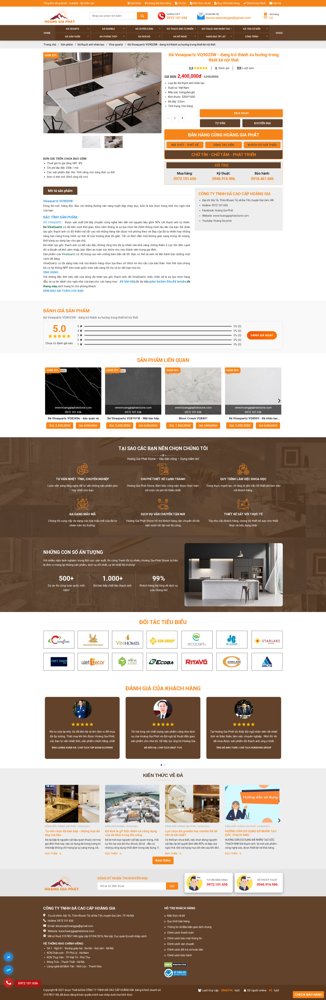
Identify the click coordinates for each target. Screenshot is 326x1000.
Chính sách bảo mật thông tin (184, 938)
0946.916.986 (223, 178)
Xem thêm (163, 860)
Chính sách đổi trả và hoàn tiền (185, 949)
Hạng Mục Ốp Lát (216, 36)
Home (47, 33)
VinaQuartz (69, 254)
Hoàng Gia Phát (224, 210)
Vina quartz (116, 44)
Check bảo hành (256, 3)
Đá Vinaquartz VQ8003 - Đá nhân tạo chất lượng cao (193, 418)
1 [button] (162, 766)
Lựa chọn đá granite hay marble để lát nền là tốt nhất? (79, 833)
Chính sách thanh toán (180, 932)
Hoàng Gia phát (223, 220)
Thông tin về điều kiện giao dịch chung (189, 926)
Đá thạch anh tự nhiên (180, 29)
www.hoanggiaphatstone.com (231, 215)
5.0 (191, 68)
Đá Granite (72, 29)
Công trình (251, 36)
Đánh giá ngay (262, 335)
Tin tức (181, 3)
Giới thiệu (135, 3)
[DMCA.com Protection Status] (193, 964)
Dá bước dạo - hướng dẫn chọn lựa (257, 831)
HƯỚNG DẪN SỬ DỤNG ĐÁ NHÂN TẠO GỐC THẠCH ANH (139, 833)
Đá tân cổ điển (251, 29)
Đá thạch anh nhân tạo (216, 29)
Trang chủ (50, 44)
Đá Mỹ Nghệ (180, 36)
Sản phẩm (67, 44)
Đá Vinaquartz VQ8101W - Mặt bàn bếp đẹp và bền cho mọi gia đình (73, 418)
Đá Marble (108, 29)
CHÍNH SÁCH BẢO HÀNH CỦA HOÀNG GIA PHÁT (198, 833)
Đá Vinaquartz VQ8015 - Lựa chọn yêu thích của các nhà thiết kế (253, 418)
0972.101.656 (185, 178)
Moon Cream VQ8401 (133, 418)
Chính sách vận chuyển (180, 943)
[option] (102, 92)
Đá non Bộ (144, 36)
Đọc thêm (59, 853)
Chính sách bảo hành (179, 955)
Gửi (172, 886)
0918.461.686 (262, 178)
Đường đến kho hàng (158, 3)
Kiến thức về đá (201, 3)
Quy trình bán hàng (228, 3)
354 (239, 67)
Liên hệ (276, 3)
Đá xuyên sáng (144, 29)
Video (279, 33)
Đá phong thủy (108, 36)
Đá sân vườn (72, 36)
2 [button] (165, 766)
